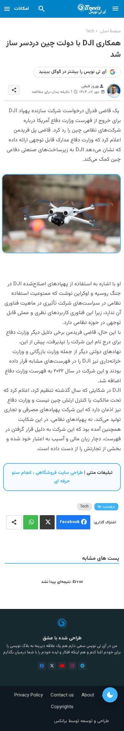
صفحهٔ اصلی (110, 31)
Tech (90, 31)
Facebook (69, 522)
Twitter (47, 522)
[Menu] (115, 9)
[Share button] (14, 522)
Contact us (62, 695)
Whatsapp (30, 522)
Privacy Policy (28, 695)
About (87, 695)
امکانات (21, 8)
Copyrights (62, 707)
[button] (41, 9)
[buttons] (42, 666)
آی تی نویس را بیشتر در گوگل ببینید (73, 71)
